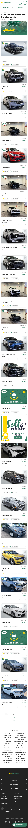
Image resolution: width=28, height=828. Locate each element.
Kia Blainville (20, 733)
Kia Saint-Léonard (20, 756)
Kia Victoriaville (20, 762)
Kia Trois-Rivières (20, 760)
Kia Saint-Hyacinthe (20, 752)
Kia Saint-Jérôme (20, 754)
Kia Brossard (7, 735)
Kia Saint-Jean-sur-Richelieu (7, 755)
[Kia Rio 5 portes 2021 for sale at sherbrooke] (14, 396)
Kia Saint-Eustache (7, 752)
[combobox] (20, 7)
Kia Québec (7, 748)
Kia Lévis (20, 743)
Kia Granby (8, 741)
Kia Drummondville (20, 737)
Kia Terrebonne (7, 760)
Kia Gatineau (20, 739)
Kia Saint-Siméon (7, 758)
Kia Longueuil (7, 746)
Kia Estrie (7, 739)
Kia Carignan (7, 737)
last (14, 720)
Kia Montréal (20, 746)
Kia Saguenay (20, 750)
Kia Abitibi (7, 733)
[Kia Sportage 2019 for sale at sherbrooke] (14, 637)
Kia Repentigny (20, 748)
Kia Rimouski (7, 750)
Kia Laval (7, 743)
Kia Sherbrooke (20, 758)
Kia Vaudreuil (7, 762)
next (14, 717)
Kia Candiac (20, 735)
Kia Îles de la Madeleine (20, 741)
